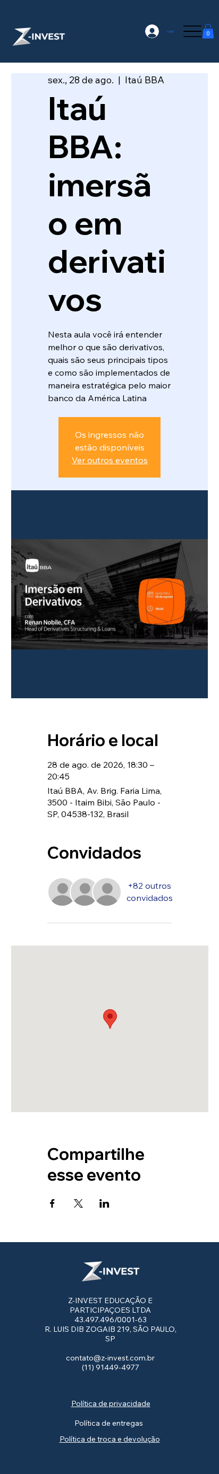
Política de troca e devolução (110, 1439)
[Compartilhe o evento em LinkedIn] (104, 1203)
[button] (208, 31)
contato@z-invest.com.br (110, 1358)
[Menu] (192, 31)
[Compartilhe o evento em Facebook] (52, 1203)
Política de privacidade (110, 1403)
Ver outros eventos (110, 460)
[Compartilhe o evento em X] (78, 1203)
